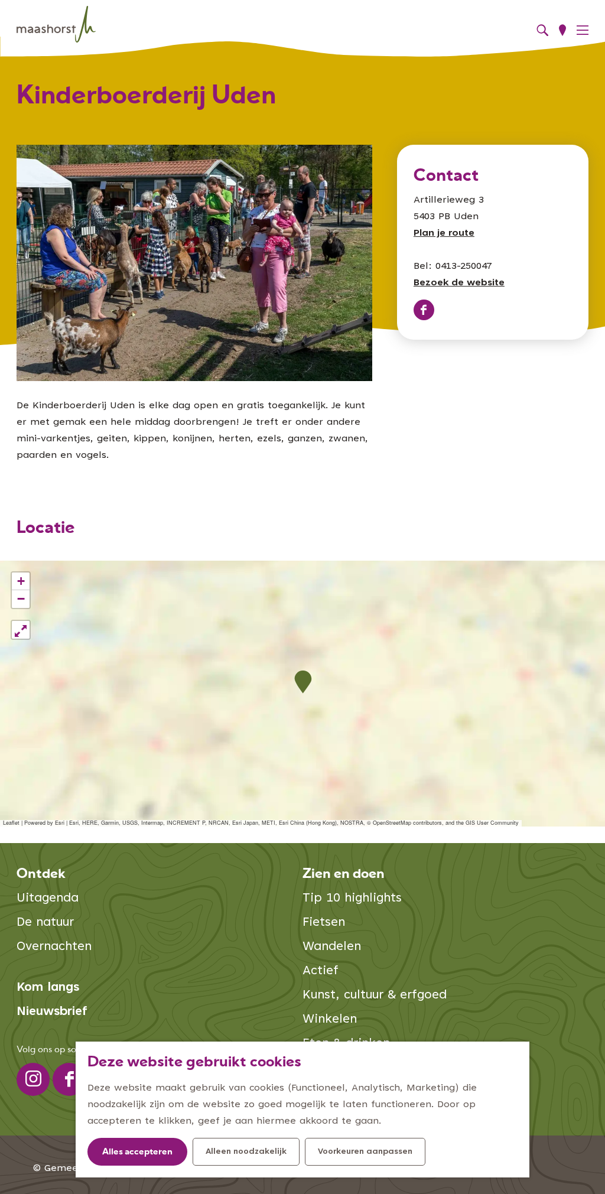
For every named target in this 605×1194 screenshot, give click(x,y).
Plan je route (444, 233)
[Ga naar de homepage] (56, 24)
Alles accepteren (137, 1152)
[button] (302, 682)
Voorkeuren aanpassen (365, 1152)
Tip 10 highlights (352, 899)
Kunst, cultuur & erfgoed (374, 996)
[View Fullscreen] (21, 630)
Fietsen (323, 923)
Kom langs (48, 988)
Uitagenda (48, 899)
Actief (320, 971)
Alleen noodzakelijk (246, 1152)
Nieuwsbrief (52, 1012)
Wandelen (331, 947)
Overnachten (54, 947)
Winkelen (329, 1020)
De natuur (45, 923)
